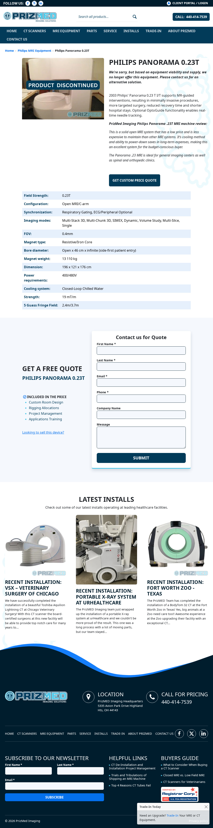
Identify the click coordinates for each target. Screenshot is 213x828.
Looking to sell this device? (43, 432)
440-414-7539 (176, 702)
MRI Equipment (66, 31)
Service (110, 31)
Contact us (17, 39)
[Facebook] (27, 3)
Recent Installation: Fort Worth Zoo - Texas (175, 588)
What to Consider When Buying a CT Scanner (184, 766)
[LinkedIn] (40, 3)
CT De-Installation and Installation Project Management (132, 766)
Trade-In (153, 31)
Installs (131, 31)
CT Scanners (35, 31)
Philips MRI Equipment (34, 51)
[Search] (133, 17)
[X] (34, 3)
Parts (92, 31)
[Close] (206, 807)
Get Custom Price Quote (135, 180)
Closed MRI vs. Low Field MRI (183, 775)
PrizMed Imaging (28, 821)
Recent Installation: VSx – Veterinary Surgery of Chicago (33, 588)
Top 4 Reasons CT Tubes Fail (131, 785)
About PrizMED (182, 31)
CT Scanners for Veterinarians (184, 782)
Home (12, 31)
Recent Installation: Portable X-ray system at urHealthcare (106, 596)
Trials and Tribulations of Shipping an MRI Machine (127, 777)
